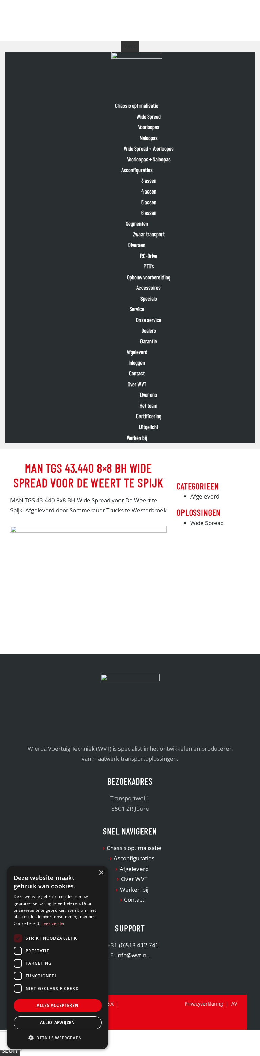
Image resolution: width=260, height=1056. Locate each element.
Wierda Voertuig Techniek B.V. (65, 21)
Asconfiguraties (137, 169)
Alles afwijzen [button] (57, 1022)
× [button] (100, 872)
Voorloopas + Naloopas (149, 159)
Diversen (136, 244)
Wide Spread (148, 116)
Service (137, 308)
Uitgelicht (148, 426)
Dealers (149, 330)
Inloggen (137, 362)
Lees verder (53, 923)
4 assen (148, 191)
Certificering (148, 415)
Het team (148, 405)
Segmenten (137, 223)
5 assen (148, 202)
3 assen (148, 180)
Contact (137, 373)
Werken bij (137, 437)
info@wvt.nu (133, 955)
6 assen (148, 212)
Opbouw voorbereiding (148, 276)
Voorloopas (148, 126)
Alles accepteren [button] (57, 1005)
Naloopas (149, 137)
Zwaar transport (149, 233)
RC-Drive (148, 255)
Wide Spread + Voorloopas (149, 148)
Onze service (148, 319)
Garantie (148, 341)
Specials (148, 298)
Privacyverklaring (204, 1003)
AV (234, 1003)
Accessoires (148, 287)
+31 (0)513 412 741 (133, 945)
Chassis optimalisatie (136, 105)
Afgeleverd (137, 351)
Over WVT (137, 384)
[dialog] (57, 957)
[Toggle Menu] (130, 46)
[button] (58, 1038)
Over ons (148, 394)
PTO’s (149, 266)
